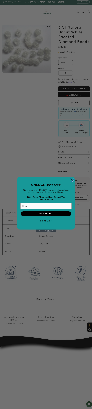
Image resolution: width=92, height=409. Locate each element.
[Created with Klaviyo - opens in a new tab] (46, 231)
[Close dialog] (72, 180)
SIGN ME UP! (46, 214)
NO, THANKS (46, 221)
